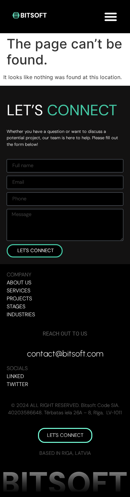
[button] (111, 17)
